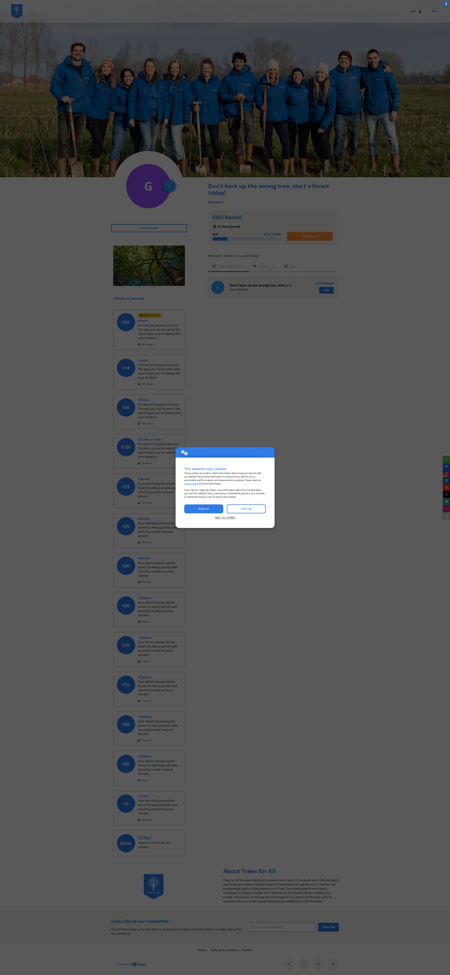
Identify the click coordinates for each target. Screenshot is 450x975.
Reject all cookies (225, 517)
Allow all (203, 508)
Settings (246, 508)
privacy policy (191, 483)
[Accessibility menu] (446, 4)
